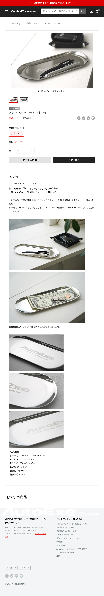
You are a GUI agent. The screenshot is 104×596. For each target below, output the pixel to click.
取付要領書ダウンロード (65, 527)
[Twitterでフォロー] (11, 576)
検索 (58, 556)
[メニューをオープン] (6, 11)
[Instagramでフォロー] (16, 576)
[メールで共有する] (93, 118)
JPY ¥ (22, 568)
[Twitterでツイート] (88, 118)
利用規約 (59, 542)
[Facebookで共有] (79, 118)
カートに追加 (30, 160)
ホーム (13, 23)
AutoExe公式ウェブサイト (66, 553)
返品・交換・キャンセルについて (68, 538)
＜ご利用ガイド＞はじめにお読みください (72, 524)
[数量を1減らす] (18, 150)
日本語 (9, 568)
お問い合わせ (61, 545)
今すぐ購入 (74, 160)
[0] (96, 11)
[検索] (82, 11)
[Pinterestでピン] (83, 118)
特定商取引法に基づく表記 (66, 531)
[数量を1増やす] (31, 150)
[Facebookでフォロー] (7, 576)
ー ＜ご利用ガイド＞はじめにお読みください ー (52, 3)
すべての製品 (25, 23)
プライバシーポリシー (64, 535)
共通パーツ (14, 118)
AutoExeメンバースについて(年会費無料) (71, 549)
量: (10, 151)
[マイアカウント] (91, 11)
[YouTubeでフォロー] (21, 576)
